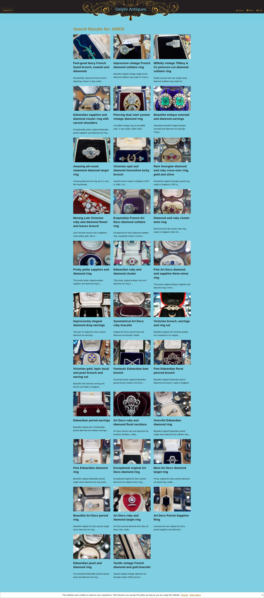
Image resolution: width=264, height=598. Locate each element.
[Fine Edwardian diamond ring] (91, 451)
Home (241, 10)
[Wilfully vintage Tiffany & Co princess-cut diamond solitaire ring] (172, 46)
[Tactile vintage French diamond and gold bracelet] (132, 546)
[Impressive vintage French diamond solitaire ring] (132, 46)
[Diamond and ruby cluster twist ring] (172, 201)
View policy (195, 595)
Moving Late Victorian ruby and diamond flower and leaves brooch (90, 222)
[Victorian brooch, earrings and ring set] (172, 304)
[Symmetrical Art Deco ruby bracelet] (132, 304)
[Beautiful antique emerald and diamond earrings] (172, 98)
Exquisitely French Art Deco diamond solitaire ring (129, 222)
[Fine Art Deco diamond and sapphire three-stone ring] (172, 253)
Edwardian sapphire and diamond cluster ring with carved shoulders (91, 118)
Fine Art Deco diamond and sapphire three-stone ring (171, 273)
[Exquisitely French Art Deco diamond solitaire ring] (132, 201)
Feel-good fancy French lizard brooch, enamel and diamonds (91, 67)
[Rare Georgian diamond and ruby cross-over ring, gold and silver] (172, 150)
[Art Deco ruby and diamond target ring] (132, 499)
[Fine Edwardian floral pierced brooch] (172, 352)
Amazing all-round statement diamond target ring (91, 170)
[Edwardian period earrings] (91, 404)
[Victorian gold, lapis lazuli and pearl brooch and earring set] (91, 352)
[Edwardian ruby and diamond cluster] (132, 253)
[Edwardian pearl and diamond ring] (91, 546)
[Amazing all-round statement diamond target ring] (91, 150)
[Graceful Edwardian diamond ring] (172, 404)
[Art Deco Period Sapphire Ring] (172, 499)
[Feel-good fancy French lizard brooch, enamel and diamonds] (91, 46)
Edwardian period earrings (91, 420)
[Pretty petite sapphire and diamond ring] (91, 253)
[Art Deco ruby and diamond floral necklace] (132, 404)
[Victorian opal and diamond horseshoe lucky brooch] (132, 150)
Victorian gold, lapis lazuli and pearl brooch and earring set (91, 372)
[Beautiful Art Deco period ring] (91, 499)
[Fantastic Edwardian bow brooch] (132, 352)
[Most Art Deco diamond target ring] (172, 451)
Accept (184, 595)
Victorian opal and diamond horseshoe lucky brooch (131, 170)
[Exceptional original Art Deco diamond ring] (132, 451)
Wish (251, 10)
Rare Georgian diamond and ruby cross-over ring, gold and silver (171, 170)
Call (260, 10)
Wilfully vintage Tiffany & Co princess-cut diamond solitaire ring (171, 67)
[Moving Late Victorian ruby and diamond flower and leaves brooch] (91, 201)
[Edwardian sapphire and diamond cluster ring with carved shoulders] (91, 98)
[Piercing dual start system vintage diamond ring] (132, 98)
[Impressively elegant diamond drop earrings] (91, 304)
